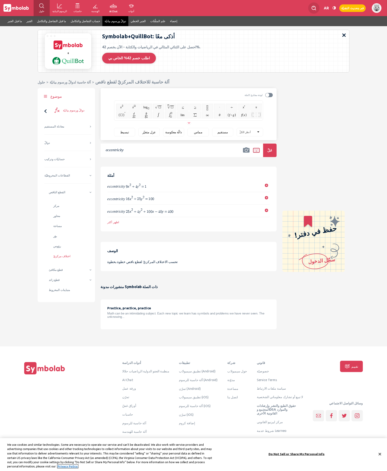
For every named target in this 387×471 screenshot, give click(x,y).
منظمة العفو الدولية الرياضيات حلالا (145, 371)
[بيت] (44, 374)
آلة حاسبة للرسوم (134, 423)
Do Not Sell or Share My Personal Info (297, 454)
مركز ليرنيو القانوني (270, 422)
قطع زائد (54, 280)
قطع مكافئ (56, 270)
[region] (193, 454)
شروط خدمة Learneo (271, 430)
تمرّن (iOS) (186, 414)
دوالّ (47, 142)
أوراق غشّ (129, 405)
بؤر (55, 236)
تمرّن (125, 397)
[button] (246, 153)
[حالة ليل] (334, 8)
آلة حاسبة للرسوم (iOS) (195, 405)
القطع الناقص (57, 192)
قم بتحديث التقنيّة (352, 8)
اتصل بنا (232, 397)
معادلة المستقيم (54, 126)
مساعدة (232, 388)
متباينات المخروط (59, 290)
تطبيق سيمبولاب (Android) (197, 371)
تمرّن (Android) (190, 388)
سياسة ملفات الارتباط (271, 388)
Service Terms (267, 380)
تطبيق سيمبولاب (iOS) (194, 397)
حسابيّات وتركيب (54, 159)
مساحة (57, 226)
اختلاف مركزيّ (62, 256)
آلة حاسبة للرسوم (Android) (198, 380)
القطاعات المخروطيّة (57, 175)
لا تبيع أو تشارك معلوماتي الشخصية (280, 397)
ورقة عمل (129, 388)
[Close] (380, 454)
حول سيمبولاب (237, 371)
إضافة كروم (187, 423)
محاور (56, 216)
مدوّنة (231, 380)
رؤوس (57, 246)
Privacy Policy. (68, 466)
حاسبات (127, 414)
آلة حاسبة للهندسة (134, 431)
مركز (56, 206)
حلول (41, 82)
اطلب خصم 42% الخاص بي (129, 58)
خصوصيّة (263, 371)
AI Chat (127, 380)
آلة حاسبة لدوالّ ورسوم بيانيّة (70, 82)
